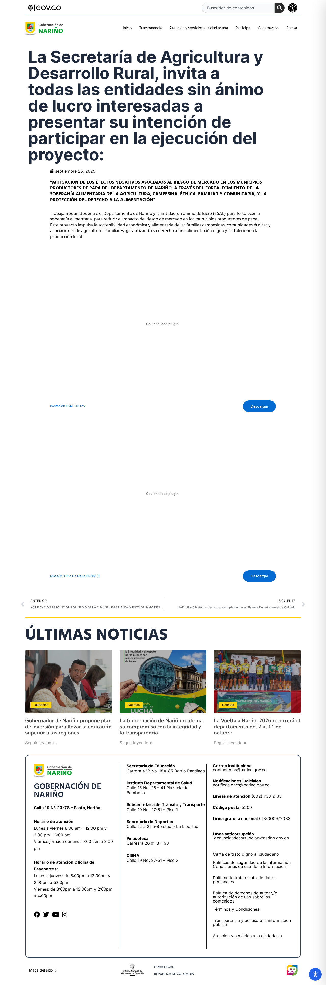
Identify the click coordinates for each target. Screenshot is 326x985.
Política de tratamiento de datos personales (244, 879)
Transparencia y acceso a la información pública (252, 922)
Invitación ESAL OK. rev (67, 406)
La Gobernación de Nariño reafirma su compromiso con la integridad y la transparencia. (161, 726)
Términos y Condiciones (236, 909)
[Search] (280, 8)
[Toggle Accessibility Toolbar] (315, 974)
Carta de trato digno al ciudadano (246, 854)
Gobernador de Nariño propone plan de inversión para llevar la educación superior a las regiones (68, 726)
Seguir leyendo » (41, 742)
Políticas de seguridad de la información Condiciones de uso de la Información (252, 864)
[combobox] (238, 8)
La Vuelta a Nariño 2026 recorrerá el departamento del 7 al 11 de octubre (257, 726)
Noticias (134, 705)
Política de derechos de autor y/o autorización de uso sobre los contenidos (245, 897)
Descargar (259, 406)
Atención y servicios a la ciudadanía (247, 935)
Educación (40, 705)
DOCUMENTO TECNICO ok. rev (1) (75, 575)
